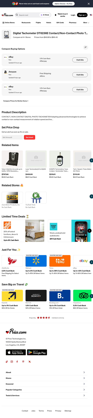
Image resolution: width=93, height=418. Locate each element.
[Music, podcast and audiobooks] (69, 231)
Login (73, 15)
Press (49, 410)
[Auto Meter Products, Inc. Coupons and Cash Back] (12, 200)
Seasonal (9, 383)
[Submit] (17, 15)
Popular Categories (14, 389)
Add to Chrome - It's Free (63, 3)
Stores (8, 378)
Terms (41, 410)
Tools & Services (12, 395)
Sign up (82, 15)
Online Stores (10, 22)
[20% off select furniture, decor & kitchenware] (23, 231)
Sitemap (68, 410)
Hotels (48, 22)
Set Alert (29, 137)
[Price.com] (16, 336)
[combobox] (33, 15)
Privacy (58, 410)
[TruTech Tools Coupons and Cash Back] (36, 200)
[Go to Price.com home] (7, 15)
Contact (25, 410)
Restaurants (26, 22)
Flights (38, 22)
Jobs (33, 410)
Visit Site (80, 59)
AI (46, 15)
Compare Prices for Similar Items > (15, 101)
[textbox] (91, 15)
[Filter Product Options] (85, 47)
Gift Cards (60, 22)
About (8, 372)
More (85, 22)
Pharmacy (72, 22)
